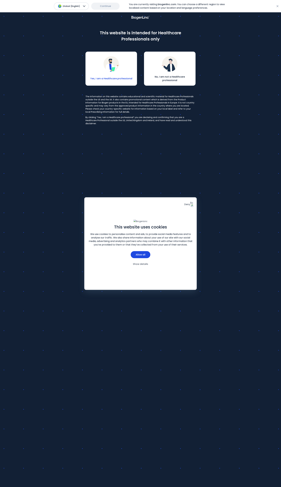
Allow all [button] (140, 254)
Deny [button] (187, 204)
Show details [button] (140, 264)
